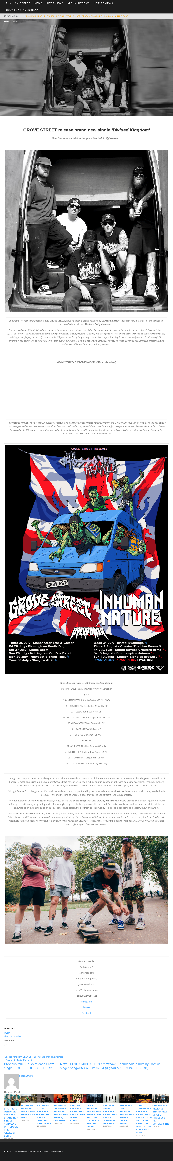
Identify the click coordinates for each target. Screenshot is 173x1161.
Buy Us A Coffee (18, 3)
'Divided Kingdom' (13, 1056)
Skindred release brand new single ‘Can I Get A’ (29, 1111)
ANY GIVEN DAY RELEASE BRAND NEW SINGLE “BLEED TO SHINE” (126, 1114)
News (38, 3)
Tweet (7, 1032)
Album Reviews (78, 3)
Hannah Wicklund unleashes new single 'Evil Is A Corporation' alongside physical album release (76, 16)
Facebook (86, 1013)
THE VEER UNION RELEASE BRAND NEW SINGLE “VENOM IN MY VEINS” (110, 1114)
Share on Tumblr (12, 1036)
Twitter (86, 1007)
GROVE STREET (30, 1056)
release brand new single (50, 1056)
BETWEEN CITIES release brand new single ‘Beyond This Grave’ (44, 1114)
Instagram (86, 1001)
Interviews (54, 3)
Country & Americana (22, 10)
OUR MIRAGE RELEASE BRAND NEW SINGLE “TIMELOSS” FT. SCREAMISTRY (160, 1115)
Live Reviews (103, 3)
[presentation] (86, 231)
